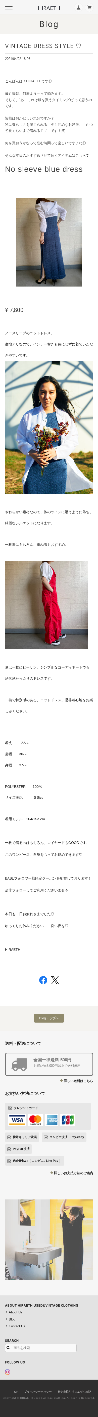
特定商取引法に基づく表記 (74, 1391)
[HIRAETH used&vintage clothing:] (49, 1239)
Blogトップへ (49, 1018)
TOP (15, 1391)
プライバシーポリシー (38, 1391)
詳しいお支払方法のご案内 (73, 1173)
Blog (12, 1319)
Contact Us (17, 1326)
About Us (15, 1312)
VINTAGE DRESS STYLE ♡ (43, 46)
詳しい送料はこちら (78, 1081)
